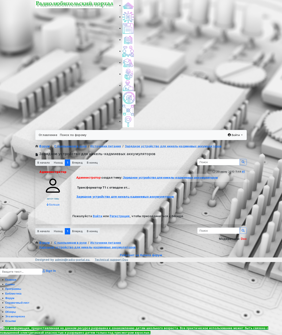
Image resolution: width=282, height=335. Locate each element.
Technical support (108, 259)
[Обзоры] (128, 85)
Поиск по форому (73, 135)
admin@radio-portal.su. (72, 259)
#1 (243, 171)
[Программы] (128, 28)
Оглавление (48, 135)
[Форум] (128, 51)
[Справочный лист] (128, 62)
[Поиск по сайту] (128, 121)
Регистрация (120, 216)
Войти (97, 216)
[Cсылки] (128, 110)
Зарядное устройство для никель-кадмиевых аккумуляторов (170, 177)
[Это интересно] (128, 98)
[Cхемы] (128, 17)
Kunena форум (151, 255)
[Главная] (128, 5)
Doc (125, 259)
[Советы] (128, 74)
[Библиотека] (128, 40)
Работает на (129, 255)
